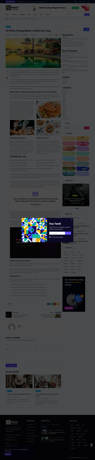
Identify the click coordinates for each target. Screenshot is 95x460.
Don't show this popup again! (56, 237)
